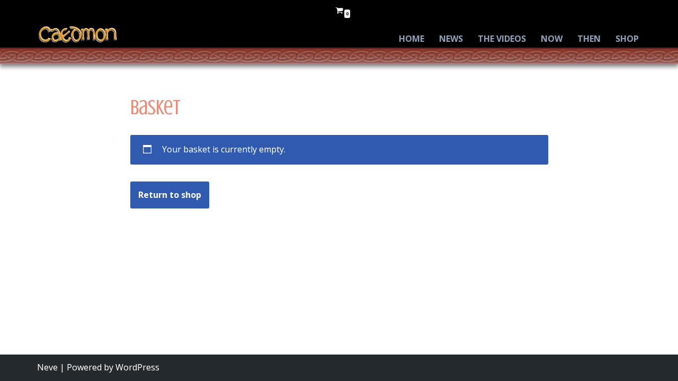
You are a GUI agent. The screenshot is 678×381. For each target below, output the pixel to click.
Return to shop (169, 195)
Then (589, 38)
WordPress (137, 367)
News (451, 38)
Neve (47, 367)
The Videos (502, 38)
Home (411, 38)
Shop (627, 38)
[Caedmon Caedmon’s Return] (78, 34)
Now (552, 38)
